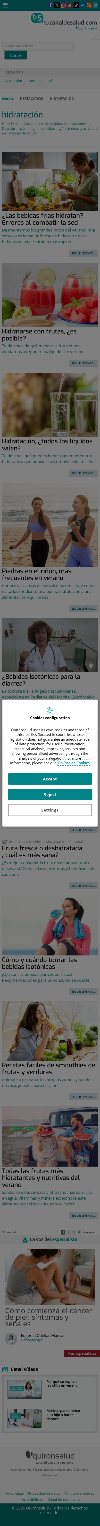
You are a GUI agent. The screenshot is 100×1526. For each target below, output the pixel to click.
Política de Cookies (74, 762)
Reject (50, 794)
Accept (50, 778)
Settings (49, 810)
